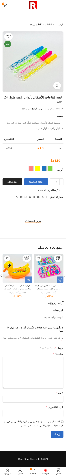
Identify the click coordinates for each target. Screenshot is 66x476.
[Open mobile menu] (61, 5)
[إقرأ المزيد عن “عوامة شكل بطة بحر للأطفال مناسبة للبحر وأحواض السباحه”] (28, 279)
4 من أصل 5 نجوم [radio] (43, 348)
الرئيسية (59, 24)
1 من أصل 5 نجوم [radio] (50, 348)
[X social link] (42, 197)
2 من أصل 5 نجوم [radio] (48, 348)
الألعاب (48, 24)
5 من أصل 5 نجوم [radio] (40, 348)
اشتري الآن (12, 182)
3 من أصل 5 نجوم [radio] (45, 348)
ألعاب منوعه (35, 24)
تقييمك (59, 348)
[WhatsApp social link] (26, 197)
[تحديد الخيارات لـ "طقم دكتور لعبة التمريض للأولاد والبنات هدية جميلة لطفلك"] (60, 279)
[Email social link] (38, 197)
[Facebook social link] (47, 197)
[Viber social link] (17, 197)
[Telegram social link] (21, 197)
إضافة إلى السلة (36, 182)
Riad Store (23, 459)
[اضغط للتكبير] (57, 86)
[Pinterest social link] (34, 197)
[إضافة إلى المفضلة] (38, 258)
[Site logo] (33, 5)
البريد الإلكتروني (54, 407)
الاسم (59, 392)
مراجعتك (58, 353)
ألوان (60, 170)
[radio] (50, 168)
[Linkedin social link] (30, 197)
